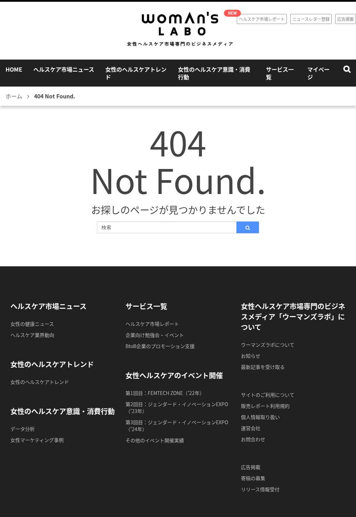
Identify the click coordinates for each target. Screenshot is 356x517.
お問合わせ (253, 439)
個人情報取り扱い (260, 416)
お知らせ (250, 355)
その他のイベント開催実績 (155, 440)
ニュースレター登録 (311, 19)
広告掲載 (345, 19)
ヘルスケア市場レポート (262, 19)
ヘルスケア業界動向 (32, 334)
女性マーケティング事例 (37, 439)
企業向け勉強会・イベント (155, 334)
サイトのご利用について (267, 394)
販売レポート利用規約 (265, 405)
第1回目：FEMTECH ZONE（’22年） (165, 392)
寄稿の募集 (253, 478)
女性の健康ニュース (32, 323)
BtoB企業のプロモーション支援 (160, 345)
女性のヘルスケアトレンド (39, 381)
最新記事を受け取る (263, 366)
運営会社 (250, 428)
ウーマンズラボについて (267, 344)
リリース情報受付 (260, 489)
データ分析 (22, 428)
